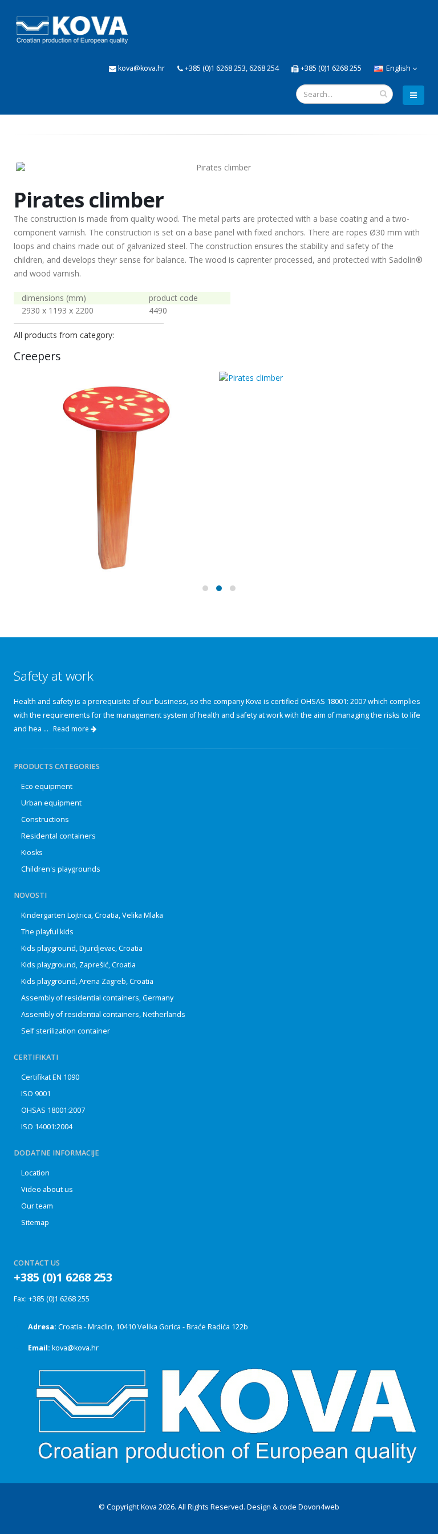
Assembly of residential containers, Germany (97, 998)
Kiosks (32, 852)
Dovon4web (318, 1507)
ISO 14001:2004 (46, 1127)
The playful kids (47, 932)
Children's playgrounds (60, 869)
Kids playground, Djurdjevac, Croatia (82, 948)
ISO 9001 (36, 1093)
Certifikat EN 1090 (50, 1077)
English (398, 68)
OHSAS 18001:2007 (53, 1110)
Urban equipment (51, 803)
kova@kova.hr (75, 1348)
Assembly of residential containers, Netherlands (103, 1014)
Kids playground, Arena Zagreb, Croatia (87, 981)
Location (35, 1173)
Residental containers (58, 836)
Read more (72, 729)
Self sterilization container (65, 1031)
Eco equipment (46, 786)
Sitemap (35, 1222)
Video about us (47, 1189)
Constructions (45, 819)
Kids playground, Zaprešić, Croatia (78, 965)
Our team (37, 1206)
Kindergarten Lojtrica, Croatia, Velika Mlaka (92, 915)
